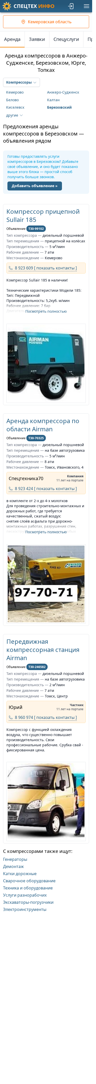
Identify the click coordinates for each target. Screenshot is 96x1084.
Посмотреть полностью (46, 311)
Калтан (53, 99)
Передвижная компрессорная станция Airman (42, 649)
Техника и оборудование (28, 887)
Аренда (12, 39)
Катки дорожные (20, 873)
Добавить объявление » (35, 185)
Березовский (59, 107)
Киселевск (15, 107)
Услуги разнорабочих (25, 895)
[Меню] (86, 6)
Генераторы (15, 859)
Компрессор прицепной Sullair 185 (43, 215)
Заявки (37, 39)
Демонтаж (13, 866)
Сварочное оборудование (29, 880)
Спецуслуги (66, 39)
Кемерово (15, 92)
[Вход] (71, 6)
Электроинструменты (24, 909)
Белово (12, 99)
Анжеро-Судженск (63, 92)
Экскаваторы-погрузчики (28, 902)
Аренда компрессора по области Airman (42, 424)
